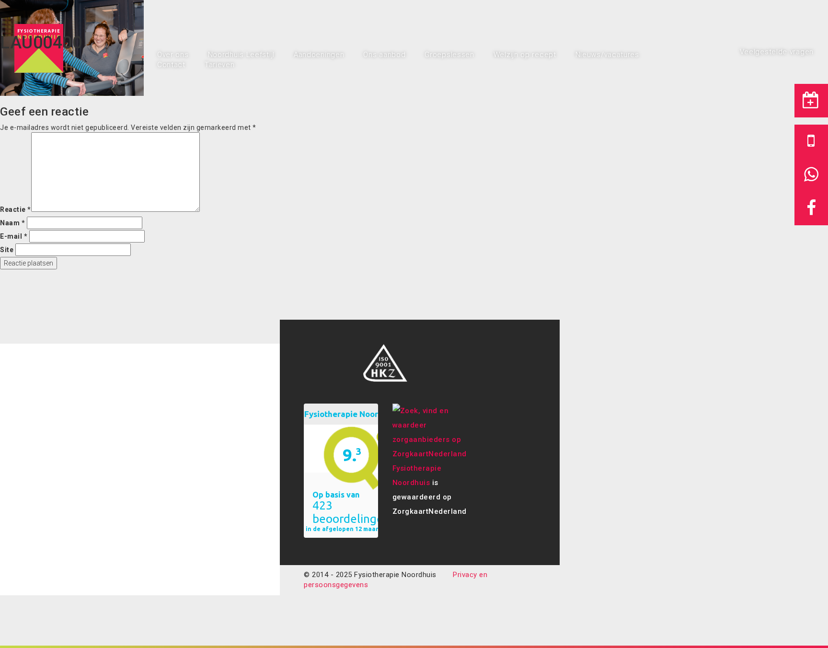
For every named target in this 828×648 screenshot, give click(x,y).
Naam (12, 223)
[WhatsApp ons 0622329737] (811, 175)
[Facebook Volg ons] (811, 208)
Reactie (15, 209)
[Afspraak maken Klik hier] (811, 100)
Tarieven (220, 64)
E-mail (13, 236)
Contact (171, 64)
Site (6, 250)
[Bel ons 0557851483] (811, 141)
